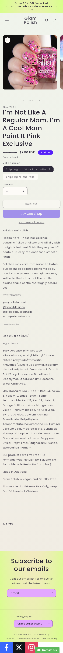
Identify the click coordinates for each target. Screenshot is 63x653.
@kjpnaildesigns (14, 307)
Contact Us (48, 649)
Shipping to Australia (22, 177)
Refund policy (50, 638)
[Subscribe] (52, 593)
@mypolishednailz (15, 302)
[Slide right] (39, 101)
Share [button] (10, 523)
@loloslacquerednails (17, 312)
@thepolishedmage (16, 316)
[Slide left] (24, 101)
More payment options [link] (31, 222)
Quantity (8, 184)
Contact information (28, 638)
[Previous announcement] (6, 6)
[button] (7, 20)
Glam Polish (29, 634)
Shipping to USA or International (30, 169)
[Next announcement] (56, 6)
